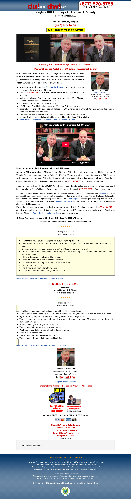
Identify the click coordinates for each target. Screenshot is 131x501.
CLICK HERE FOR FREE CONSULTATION (66, 30)
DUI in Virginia (73, 198)
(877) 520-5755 (96, 3)
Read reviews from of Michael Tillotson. (40, 278)
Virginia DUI (103, 193)
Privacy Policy (77, 457)
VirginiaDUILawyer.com (65, 381)
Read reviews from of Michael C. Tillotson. (41, 345)
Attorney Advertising (57, 457)
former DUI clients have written (46, 213)
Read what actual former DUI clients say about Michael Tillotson (47, 119)
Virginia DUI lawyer (55, 87)
